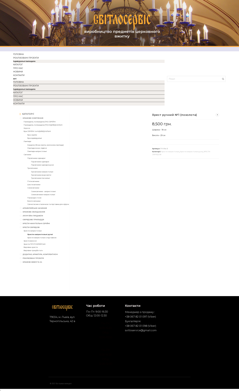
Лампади (27, 141)
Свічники (27, 155)
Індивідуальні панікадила (24, 61)
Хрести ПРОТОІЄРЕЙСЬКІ (35, 244)
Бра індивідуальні (34, 138)
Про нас (18, 68)
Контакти (19, 75)
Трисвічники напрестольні (42, 172)
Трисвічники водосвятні (41, 175)
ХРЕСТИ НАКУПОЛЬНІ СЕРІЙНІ (36, 223)
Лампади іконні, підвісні (37, 148)
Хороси (27, 128)
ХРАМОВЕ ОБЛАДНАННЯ (34, 212)
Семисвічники (33, 188)
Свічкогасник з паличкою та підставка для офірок (48, 204)
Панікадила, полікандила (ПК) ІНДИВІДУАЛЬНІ (43, 125)
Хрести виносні (30, 241)
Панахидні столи (34, 198)
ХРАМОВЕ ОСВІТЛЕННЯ (33, 118)
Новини (18, 71)
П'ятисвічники (33, 181)
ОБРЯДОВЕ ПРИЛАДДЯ (33, 220)
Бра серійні (32, 135)
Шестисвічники (33, 185)
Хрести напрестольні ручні (191, 152)
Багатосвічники (33, 201)
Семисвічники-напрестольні (43, 195)
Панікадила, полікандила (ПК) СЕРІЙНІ (40, 122)
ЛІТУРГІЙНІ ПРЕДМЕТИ (33, 216)
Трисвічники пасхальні (40, 178)
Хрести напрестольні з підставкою (42, 238)
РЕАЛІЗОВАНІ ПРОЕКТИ (33, 258)
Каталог (18, 64)
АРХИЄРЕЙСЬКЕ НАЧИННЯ (35, 208)
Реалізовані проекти (26, 58)
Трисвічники (32, 168)
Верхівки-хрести (31, 247)
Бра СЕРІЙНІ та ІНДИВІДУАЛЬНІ (37, 131)
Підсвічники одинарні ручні (42, 165)
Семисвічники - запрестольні (43, 191)
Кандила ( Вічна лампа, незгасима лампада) (45, 145)
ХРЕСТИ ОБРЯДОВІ (31, 227)
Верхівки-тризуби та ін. (33, 250)
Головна (18, 54)
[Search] (223, 79)
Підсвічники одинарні (36, 158)
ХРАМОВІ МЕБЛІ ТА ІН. (32, 262)
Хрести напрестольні (170, 152)
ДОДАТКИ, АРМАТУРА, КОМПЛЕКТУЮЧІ (40, 254)
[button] (89, 78)
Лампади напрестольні (37, 151)
